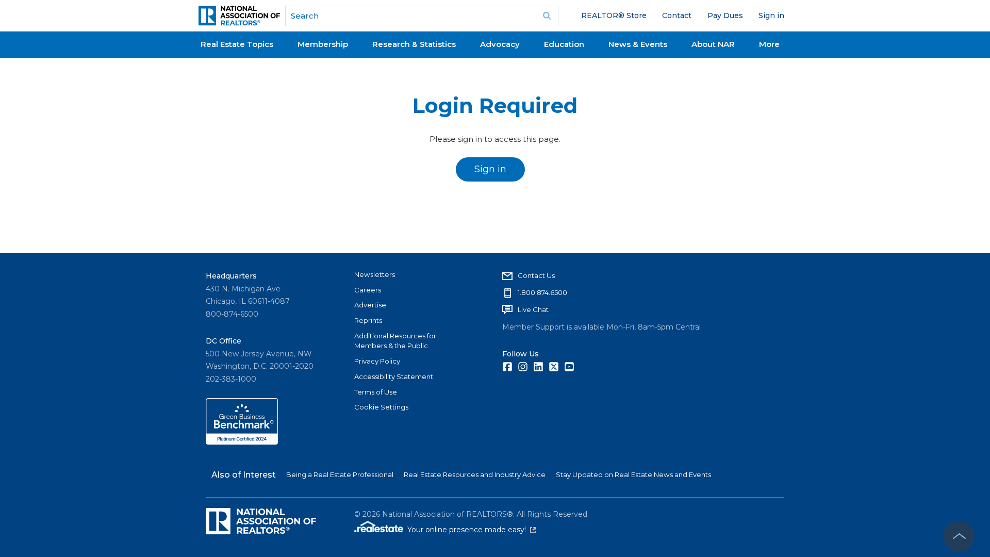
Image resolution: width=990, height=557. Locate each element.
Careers (367, 290)
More (769, 44)
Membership (323, 44)
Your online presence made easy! (471, 529)
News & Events (637, 44)
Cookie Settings (381, 407)
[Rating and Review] (242, 442)
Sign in (771, 15)
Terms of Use (375, 392)
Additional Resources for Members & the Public (395, 341)
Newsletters (374, 274)
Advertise (370, 305)
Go (547, 16)
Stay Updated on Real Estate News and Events (633, 474)
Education (564, 44)
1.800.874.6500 (542, 292)
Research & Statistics (414, 44)
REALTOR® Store (614, 15)
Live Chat (533, 309)
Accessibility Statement (393, 376)
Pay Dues (725, 15)
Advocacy (500, 44)
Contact (676, 15)
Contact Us (536, 275)
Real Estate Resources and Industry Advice (475, 474)
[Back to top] (959, 536)
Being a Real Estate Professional (339, 474)
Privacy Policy (377, 361)
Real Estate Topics (237, 44)
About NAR (713, 44)
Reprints (368, 320)
